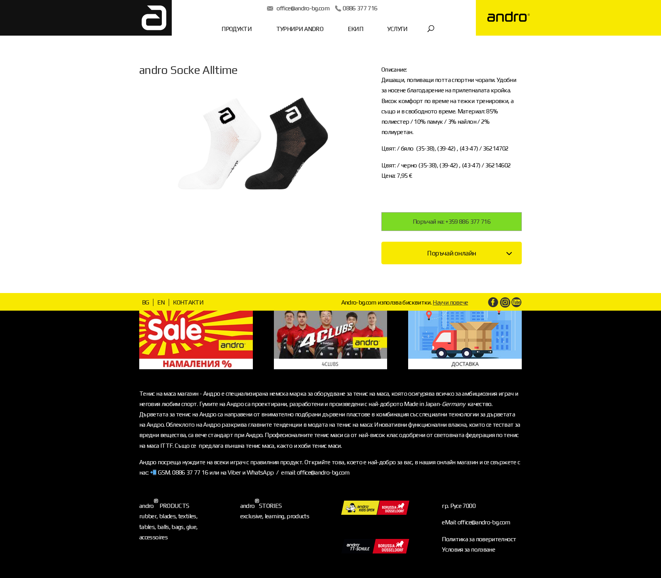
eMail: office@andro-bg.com (476, 522)
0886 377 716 (360, 8)
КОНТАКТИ (188, 302)
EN (161, 302)
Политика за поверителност (479, 539)
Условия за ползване (468, 549)
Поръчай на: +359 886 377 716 (451, 221)
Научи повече (450, 302)
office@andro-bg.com (303, 8)
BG (145, 302)
